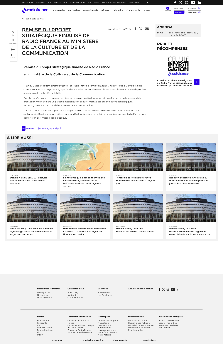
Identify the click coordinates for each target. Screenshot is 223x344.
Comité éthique (75, 297)
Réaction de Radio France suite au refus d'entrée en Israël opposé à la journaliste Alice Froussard (188, 180)
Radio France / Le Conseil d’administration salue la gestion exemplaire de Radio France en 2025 (189, 231)
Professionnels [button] (90, 10)
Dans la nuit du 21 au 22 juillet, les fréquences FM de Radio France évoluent (28, 180)
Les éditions (192, 12)
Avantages (179, 12)
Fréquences (13, 43)
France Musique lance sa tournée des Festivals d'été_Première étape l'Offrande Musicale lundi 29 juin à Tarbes (84, 182)
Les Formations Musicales (114, 2)
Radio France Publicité (139, 323)
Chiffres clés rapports (108, 320)
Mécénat (105, 10)
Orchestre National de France (78, 321)
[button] (167, 9)
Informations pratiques (171, 316)
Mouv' (96, 2)
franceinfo (40, 2)
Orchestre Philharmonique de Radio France (81, 326)
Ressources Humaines (48, 288)
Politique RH (43, 292)
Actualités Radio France (140, 288)
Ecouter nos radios (168, 323)
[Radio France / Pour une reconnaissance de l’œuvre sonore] (138, 208)
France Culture (60, 2)
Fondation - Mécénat (93, 340)
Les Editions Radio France (141, 325)
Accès (13, 51)
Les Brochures (105, 295)
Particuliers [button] (74, 10)
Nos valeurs (103, 323)
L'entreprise (104, 316)
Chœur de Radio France (79, 330)
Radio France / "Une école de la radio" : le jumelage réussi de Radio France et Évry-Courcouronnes (31, 231)
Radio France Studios (138, 320)
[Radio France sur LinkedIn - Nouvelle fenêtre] (178, 289)
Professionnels (136, 316)
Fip (89, 2)
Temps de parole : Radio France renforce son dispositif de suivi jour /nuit (135, 180)
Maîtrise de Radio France (80, 332)
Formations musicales (79, 316)
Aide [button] (13, 36)
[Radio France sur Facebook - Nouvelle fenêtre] (175, 2)
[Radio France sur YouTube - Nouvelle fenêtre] (193, 2)
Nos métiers (43, 295)
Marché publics (135, 330)
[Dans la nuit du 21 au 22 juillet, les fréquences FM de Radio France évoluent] (32, 157)
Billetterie (192, 8)
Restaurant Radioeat (169, 325)
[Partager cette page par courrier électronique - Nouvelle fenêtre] (147, 29)
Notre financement (107, 332)
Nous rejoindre (44, 297)
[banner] (111, 2)
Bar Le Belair (165, 327)
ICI (49, 2)
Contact (12, 58)
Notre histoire (104, 335)
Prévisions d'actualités (139, 327)
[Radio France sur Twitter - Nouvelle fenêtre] (181, 2)
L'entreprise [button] (59, 10)
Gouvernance (104, 325)
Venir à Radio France (169, 320)
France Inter (27, 2)
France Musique (77, 2)
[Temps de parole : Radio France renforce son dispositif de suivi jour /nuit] (138, 157)
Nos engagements (107, 330)
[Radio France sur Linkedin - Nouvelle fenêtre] (200, 2)
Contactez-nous (76, 288)
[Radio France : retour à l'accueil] (35, 10)
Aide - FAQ (73, 292)
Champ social (133, 10)
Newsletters (178, 8)
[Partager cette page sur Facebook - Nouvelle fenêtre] (136, 29)
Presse (147, 10)
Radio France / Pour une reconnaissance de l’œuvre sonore (135, 230)
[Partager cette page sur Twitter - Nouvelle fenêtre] (141, 29)
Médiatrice (73, 295)
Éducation (118, 10)
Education (57, 340)
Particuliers (149, 340)
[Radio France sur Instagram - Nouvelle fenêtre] (186, 2)
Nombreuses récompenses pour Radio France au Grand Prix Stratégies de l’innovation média (84, 231)
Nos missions (104, 327)
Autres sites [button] (134, 2)
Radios (40, 316)
